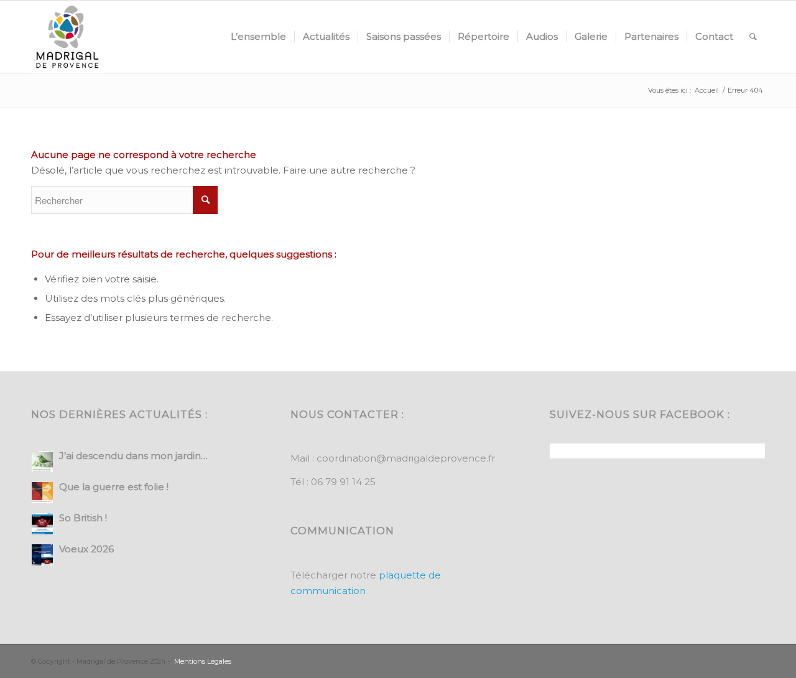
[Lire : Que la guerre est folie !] (42, 492)
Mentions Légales (202, 661)
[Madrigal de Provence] (67, 37)
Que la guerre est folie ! (114, 487)
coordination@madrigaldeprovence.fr (406, 458)
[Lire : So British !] (42, 524)
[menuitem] (258, 37)
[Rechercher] (753, 37)
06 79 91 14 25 (343, 482)
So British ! (83, 518)
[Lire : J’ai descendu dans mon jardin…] (42, 461)
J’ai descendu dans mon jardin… (133, 456)
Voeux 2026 (86, 549)
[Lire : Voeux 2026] (42, 555)
